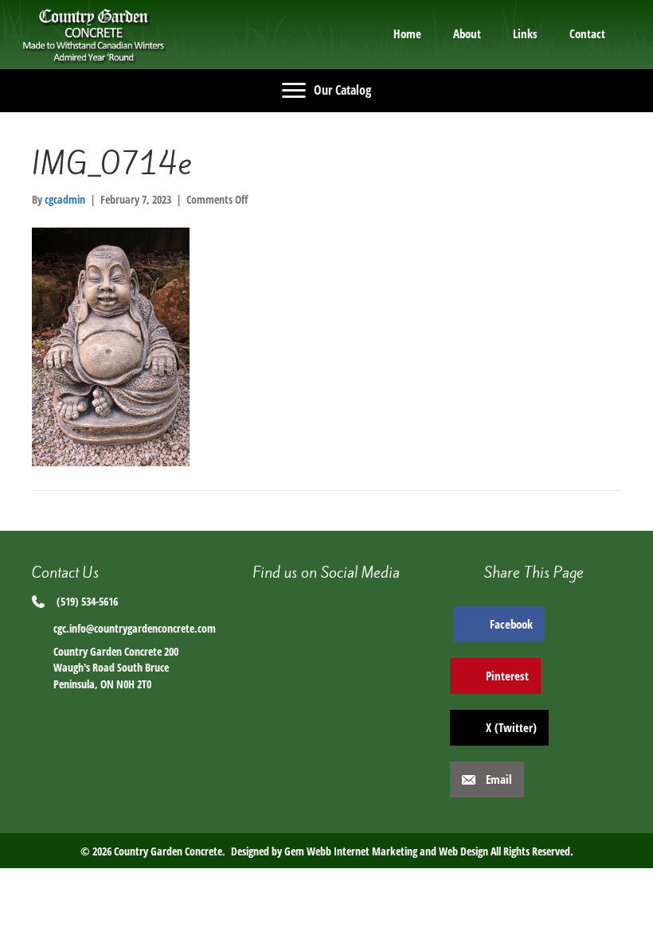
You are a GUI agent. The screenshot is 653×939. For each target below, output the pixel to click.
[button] (326, 606)
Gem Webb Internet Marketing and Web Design (386, 851)
